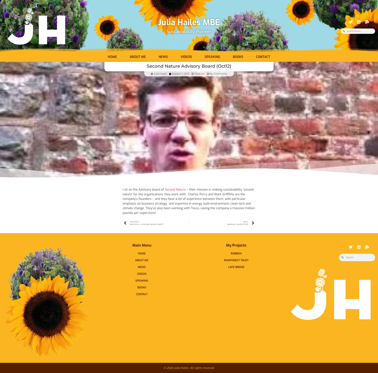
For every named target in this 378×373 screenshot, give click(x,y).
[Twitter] (350, 22)
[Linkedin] (358, 22)
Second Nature (175, 189)
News (163, 57)
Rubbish (236, 253)
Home (112, 57)
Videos (186, 57)
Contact (263, 57)
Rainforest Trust (236, 260)
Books (238, 57)
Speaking (212, 57)
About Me (138, 57)
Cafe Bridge (236, 267)
